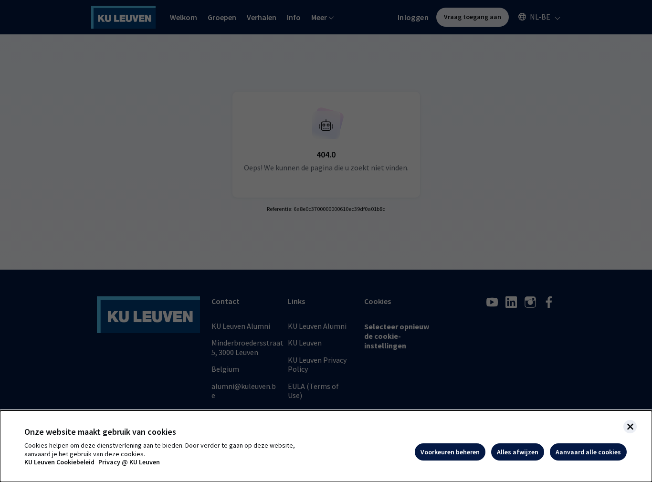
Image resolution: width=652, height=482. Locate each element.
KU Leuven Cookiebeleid (59, 462)
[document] (326, 446)
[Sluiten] (630, 426)
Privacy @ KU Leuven (129, 462)
